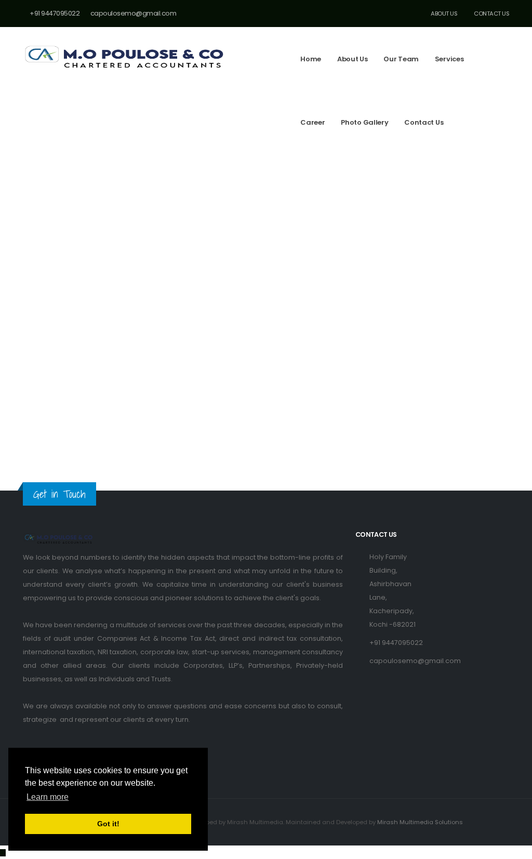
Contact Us (491, 13)
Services (449, 59)
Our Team (401, 59)
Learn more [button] (47, 796)
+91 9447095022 (396, 642)
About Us (444, 13)
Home (310, 59)
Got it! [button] (108, 824)
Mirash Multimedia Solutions (420, 822)
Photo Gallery (364, 122)
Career (312, 122)
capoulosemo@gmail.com (415, 660)
